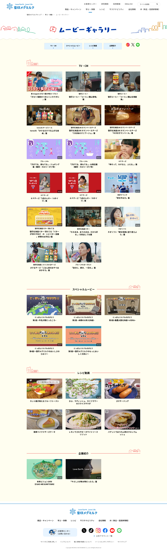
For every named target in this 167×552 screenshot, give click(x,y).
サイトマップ (122, 542)
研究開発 (104, 4)
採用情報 (116, 4)
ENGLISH (129, 4)
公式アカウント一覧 (104, 535)
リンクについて (65, 542)
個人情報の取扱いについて (83, 542)
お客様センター (90, 4)
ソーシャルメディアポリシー (104, 542)
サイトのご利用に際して (49, 542)
